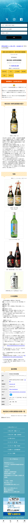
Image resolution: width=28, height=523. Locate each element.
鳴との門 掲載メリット (14, 431)
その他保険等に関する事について (11, 484)
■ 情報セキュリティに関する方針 (12, 491)
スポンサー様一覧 (13, 442)
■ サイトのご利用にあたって (11, 488)
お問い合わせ (12, 438)
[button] (25, 315)
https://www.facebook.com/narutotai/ (14, 346)
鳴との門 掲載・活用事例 (15, 434)
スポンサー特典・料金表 (14, 446)
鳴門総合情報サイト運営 (9, 473)
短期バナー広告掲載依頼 (14, 449)
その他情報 (17, 71)
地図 (4, 75)
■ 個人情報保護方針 (9, 490)
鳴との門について (13, 427)
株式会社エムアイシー (9, 462)
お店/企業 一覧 (20, 46)
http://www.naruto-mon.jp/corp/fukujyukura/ (14, 356)
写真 (11, 71)
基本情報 (23, 71)
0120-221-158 (15, 65)
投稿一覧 (10, 75)
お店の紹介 (4, 71)
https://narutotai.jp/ (13, 389)
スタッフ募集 (12, 453)
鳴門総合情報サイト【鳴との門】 (9, 46)
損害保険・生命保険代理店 (10, 471)
